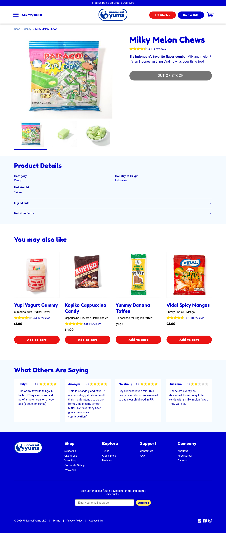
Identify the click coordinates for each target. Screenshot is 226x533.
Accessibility (96, 520)
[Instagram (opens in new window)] (210, 521)
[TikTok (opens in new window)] (199, 521)
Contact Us (146, 451)
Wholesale (70, 470)
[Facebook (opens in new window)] (205, 521)
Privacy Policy (74, 520)
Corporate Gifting (74, 465)
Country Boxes (32, 14)
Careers (182, 460)
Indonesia (121, 180)
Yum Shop (70, 460)
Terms (56, 520)
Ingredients (21, 203)
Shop (17, 29)
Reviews (107, 460)
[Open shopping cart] (210, 14)
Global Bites (109, 455)
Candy (27, 29)
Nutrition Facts (24, 213)
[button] (30, 134)
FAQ (142, 455)
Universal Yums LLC (34, 520)
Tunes (105, 451)
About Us (183, 451)
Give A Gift (190, 14)
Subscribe (70, 451)
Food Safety (185, 455)
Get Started (162, 14)
